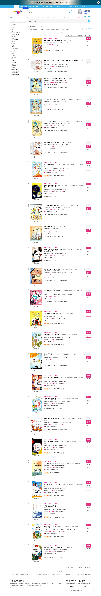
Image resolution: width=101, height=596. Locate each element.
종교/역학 (14, 64)
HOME (11, 6)
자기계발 (14, 57)
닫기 (98, 2)
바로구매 (88, 42)
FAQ (85, 586)
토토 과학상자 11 (80, 398)
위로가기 (96, 590)
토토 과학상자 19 (61, 226)
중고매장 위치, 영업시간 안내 (79, 590)
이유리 (52, 337)
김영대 (45, 488)
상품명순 (53, 29)
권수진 (48, 64)
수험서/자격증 (15, 39)
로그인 (70, 6)
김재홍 (55, 529)
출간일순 (35, 29)
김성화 (45, 64)
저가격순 (67, 29)
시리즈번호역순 (47, 29)
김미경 (52, 509)
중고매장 (47, 6)
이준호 (58, 294)
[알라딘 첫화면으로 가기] (18, 12)
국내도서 (16, 6)
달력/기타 (14, 31)
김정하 (61, 422)
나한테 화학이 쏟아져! (50, 399)
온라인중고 (41, 6)
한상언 (50, 316)
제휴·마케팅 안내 (52, 574)
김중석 (52, 381)
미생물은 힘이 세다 (49, 164)
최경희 (58, 273)
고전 (13, 27)
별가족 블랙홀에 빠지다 (50, 186)
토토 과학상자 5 (79, 527)
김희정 (45, 401)
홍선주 (52, 253)
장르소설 (14, 60)
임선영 (55, 422)
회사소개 (12, 574)
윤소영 (45, 549)
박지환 (45, 509)
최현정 (52, 102)
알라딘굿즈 (35, 6)
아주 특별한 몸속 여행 (50, 227)
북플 (79, 17)
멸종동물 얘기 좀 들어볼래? (51, 377)
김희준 (58, 401)
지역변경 (62, 50)
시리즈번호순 (40, 29)
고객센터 (84, 6)
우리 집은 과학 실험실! (50, 100)
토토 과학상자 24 (78, 99)
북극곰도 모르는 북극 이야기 (52, 506)
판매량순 (30, 29)
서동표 (45, 43)
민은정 (52, 273)
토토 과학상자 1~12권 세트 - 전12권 (54, 142)
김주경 (52, 189)
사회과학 (14, 36)
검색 (69, 12)
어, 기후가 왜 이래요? (50, 463)
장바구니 (88, 6)
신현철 (58, 337)
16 (47, 514)
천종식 (48, 168)
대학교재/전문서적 (16, 33)
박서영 (52, 229)
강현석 (45, 422)
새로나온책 (37, 17)
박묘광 (52, 488)
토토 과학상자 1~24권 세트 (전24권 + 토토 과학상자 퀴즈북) (61, 60)
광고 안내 (76, 574)
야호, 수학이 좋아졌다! (50, 205)
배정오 (45, 294)
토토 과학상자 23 (78, 121)
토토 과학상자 (67, 40)
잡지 (13, 59)
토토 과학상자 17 (55, 270)
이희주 (45, 123)
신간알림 (89, 21)
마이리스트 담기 (87, 35)
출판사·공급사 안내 (69, 574)
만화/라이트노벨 (15, 34)
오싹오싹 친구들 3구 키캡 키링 (50, 38)
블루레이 (59, 6)
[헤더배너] (84, 11)
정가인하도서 (49, 17)
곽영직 (58, 123)
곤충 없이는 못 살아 (49, 314)
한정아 (45, 168)
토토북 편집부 (53, 43)
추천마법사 (26, 17)
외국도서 (30, 6)
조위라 (53, 64)
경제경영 (14, 26)
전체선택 (67, 35)
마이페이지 (79, 6)
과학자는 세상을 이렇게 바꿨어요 (53, 250)
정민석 (45, 229)
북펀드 (68, 17)
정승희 (52, 207)
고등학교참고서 (15, 74)
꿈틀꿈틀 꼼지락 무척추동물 (52, 418)
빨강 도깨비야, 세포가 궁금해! (52, 290)
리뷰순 (62, 29)
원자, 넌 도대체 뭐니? (50, 121)
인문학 (13, 55)
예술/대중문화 (15, 48)
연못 (55, 168)
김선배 (52, 549)
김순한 (45, 337)
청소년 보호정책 (38, 574)
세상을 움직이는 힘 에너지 (51, 354)
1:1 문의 (72, 586)
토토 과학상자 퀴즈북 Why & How (53, 40)
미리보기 (37, 55)
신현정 (45, 80)
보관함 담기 (80, 35)
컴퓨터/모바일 (15, 69)
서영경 (52, 123)
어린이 (13, 41)
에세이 (13, 43)
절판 (88, 60)
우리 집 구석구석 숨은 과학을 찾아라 (54, 269)
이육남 (52, 465)
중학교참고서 (15, 72)
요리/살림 (14, 52)
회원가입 (74, 6)
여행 (13, 45)
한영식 (45, 316)
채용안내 (17, 574)
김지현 (45, 189)
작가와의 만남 (62, 17)
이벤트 (42, 17)
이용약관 (22, 574)
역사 (13, 46)
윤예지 (52, 80)
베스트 (32, 17)
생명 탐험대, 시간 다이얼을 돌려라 (53, 547)
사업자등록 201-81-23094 (24, 583)
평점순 (57, 29)
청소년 (13, 67)
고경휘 (48, 422)
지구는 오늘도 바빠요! (50, 527)
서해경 (45, 381)
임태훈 (45, 465)
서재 (82, 17)
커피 (63, 6)
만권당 (25, 6)
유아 (13, 53)
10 (47, 449)
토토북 (60, 43)
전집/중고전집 (15, 62)
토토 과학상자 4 (68, 547)
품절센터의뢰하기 (88, 82)
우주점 (51, 6)
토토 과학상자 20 (75, 205)
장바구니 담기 (73, 35)
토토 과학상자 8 (76, 463)
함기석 (45, 207)
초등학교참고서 (15, 71)
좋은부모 (14, 65)
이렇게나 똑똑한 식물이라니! (52, 335)
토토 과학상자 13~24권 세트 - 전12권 (54, 78)
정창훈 (45, 253)
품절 (88, 99)
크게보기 (37, 71)
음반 (55, 6)
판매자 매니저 (60, 574)
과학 (13, 29)
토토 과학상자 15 (71, 313)
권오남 (58, 207)
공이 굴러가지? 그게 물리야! (52, 484)
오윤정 (45, 273)
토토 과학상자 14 (79, 334)
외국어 (13, 50)
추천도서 (55, 17)
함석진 (48, 357)
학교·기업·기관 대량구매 (85, 574)
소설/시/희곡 (14, 38)
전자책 (21, 6)
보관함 (88, 45)
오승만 (52, 401)
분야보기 (14, 17)
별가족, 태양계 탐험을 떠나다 (52, 441)
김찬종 (61, 529)
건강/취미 (14, 24)
